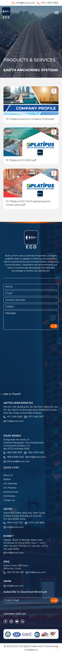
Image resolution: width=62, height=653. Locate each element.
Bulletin (7, 479)
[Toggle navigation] (56, 12)
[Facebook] (5, 621)
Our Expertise (10, 483)
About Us (8, 475)
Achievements (10, 492)
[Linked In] (23, 621)
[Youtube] (17, 621)
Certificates (9, 496)
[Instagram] (11, 621)
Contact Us (9, 500)
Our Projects (9, 487)
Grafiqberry (31, 649)
